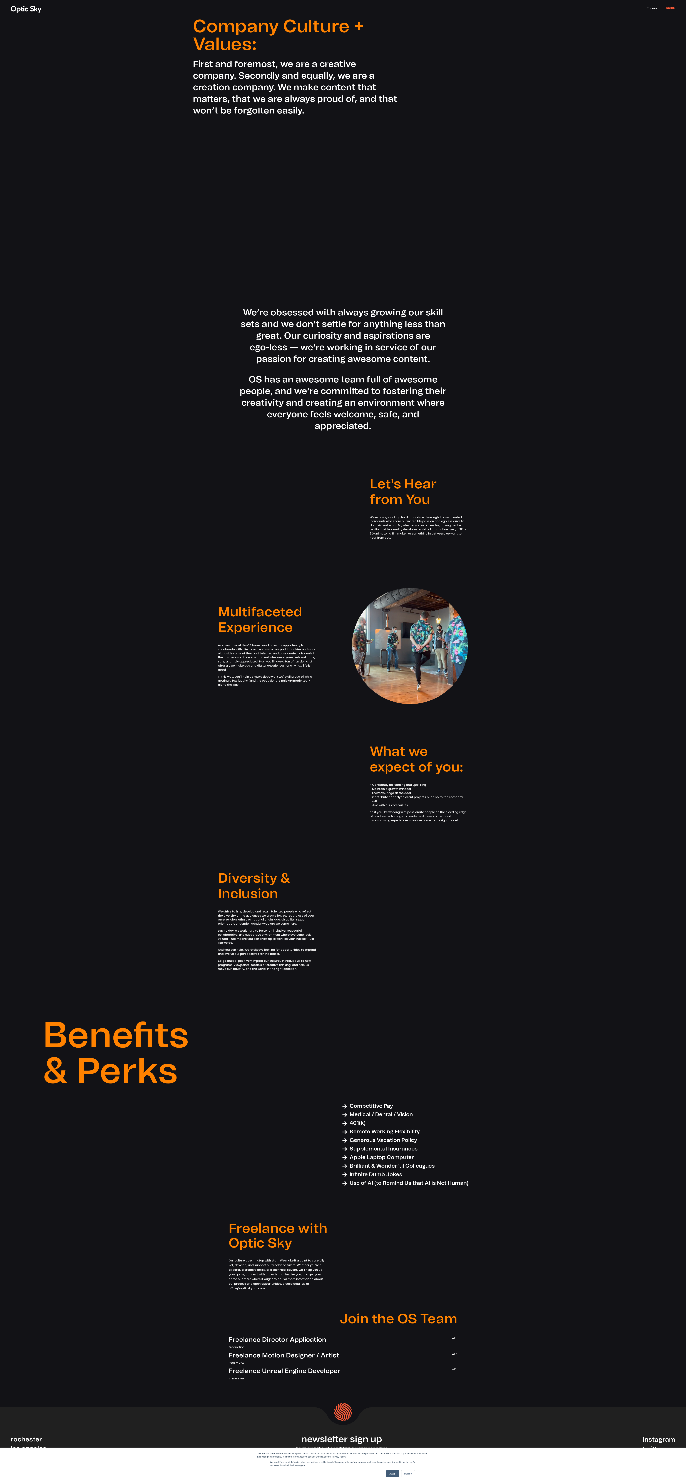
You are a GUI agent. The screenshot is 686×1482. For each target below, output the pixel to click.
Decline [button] (408, 1473)
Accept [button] (392, 1473)
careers (652, 8)
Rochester (26, 1439)
